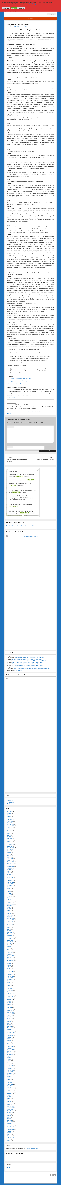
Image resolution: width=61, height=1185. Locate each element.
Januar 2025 (9, 841)
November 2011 (10, 1089)
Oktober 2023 (10, 865)
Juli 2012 (9, 1076)
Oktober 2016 (10, 996)
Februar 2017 (10, 990)
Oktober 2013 (10, 1053)
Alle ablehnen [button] (21, 8)
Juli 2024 (9, 851)
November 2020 (10, 919)
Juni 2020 (9, 927)
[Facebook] (51, 1175)
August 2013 (9, 1056)
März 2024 (9, 857)
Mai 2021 (9, 910)
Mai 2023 (9, 872)
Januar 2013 (9, 1067)
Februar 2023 (10, 877)
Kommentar (10, 426)
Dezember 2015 (10, 1012)
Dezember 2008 (10, 1137)
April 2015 (9, 1024)
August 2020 (9, 924)
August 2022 (9, 887)
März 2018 (9, 970)
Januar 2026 (9, 822)
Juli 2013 (9, 1057)
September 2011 (10, 1092)
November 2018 (10, 957)
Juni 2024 (9, 852)
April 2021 (9, 912)
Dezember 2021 (10, 899)
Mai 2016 (9, 1004)
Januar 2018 (9, 973)
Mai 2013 (9, 1060)
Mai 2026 (9, 816)
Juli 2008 (9, 1139)
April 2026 (9, 818)
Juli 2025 (9, 832)
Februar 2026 (10, 821)
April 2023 (9, 874)
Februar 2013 (10, 1065)
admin (22, 26)
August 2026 (9, 811)
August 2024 (9, 849)
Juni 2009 (9, 1134)
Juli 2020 (9, 926)
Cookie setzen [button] (6, 8)
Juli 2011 (9, 1095)
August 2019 (9, 943)
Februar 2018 (10, 971)
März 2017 (9, 988)
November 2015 (10, 1013)
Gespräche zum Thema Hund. (16, 384)
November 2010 (10, 1107)
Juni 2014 (9, 1040)
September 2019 (10, 941)
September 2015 (10, 1017)
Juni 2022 (9, 890)
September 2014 (10, 1035)
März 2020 (9, 932)
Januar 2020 (9, 935)
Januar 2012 (9, 1085)
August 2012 (9, 1074)
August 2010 (9, 1112)
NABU (32, 411)
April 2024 (9, 855)
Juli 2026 (9, 813)
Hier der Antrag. (11, 397)
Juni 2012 (9, 1078)
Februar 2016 (10, 1009)
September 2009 (10, 1129)
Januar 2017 (9, 992)
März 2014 (9, 1045)
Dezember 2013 (10, 1049)
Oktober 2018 (10, 959)
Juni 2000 (9, 1140)
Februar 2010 (10, 1121)
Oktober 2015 (10, 1015)
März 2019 (9, 951)
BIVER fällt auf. (15, 667)
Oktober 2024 (10, 846)
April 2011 (9, 1100)
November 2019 (10, 938)
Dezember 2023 (10, 861)
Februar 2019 (10, 952)
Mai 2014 (9, 1042)
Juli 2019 (9, 945)
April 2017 (9, 987)
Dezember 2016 (10, 993)
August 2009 (9, 1131)
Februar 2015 (10, 1027)
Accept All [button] (13, 8)
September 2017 (10, 979)
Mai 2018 (9, 966)
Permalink (9, 413)
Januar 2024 (9, 860)
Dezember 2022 (10, 880)
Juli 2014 (9, 1038)
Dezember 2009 (10, 1125)
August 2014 (9, 1037)
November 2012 (10, 1070)
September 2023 (10, 866)
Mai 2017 (9, 985)
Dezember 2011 (10, 1087)
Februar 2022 (10, 896)
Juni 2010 (9, 1115)
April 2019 (9, 949)
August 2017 (9, 981)
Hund (29, 411)
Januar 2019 (9, 954)
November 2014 (10, 1032)
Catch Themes (35, 1181)
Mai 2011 (9, 1098)
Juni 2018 (9, 965)
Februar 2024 (10, 858)
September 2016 (10, 998)
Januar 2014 (9, 1048)
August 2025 (9, 830)
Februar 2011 (10, 1103)
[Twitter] (54, 1175)
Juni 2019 (9, 946)
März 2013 (9, 1063)
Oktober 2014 (10, 1034)
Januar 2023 (9, 879)
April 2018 (9, 968)
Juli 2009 (9, 1132)
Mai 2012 (9, 1079)
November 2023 (10, 863)
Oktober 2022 (10, 883)
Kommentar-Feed (10, 802)
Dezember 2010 (10, 1106)
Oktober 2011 (10, 1090)
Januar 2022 (9, 898)
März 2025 (9, 838)
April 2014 (9, 1043)
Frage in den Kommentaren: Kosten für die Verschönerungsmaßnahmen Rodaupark (32, 668)
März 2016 (9, 1007)
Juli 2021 (9, 907)
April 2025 (9, 836)
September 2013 (10, 1054)
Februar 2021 (10, 915)
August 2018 (9, 962)
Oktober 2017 (10, 977)
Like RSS (8, 1167)
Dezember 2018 (10, 955)
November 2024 (10, 844)
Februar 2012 (10, 1084)
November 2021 (10, 901)
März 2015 (9, 1026)
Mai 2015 (9, 1023)
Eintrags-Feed (10, 800)
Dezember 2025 (10, 824)
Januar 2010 (9, 1123)
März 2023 (9, 876)
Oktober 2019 (10, 940)
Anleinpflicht (25, 411)
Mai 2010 (9, 1117)
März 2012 (9, 1082)
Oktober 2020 (10, 921)
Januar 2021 (9, 916)
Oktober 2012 (10, 1071)
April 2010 (9, 1118)
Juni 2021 (9, 908)
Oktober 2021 (10, 902)
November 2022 (10, 882)
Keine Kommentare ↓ (29, 26)
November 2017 (10, 976)
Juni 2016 (9, 1002)
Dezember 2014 (10, 1031)
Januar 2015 (9, 1029)
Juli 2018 (9, 963)
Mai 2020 (9, 929)
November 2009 (10, 1126)
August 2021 (9, 905)
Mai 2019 (9, 948)
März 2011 (9, 1101)
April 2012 (9, 1081)
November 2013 (10, 1051)
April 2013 (9, 1062)
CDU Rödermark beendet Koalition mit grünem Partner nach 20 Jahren (27, 662)
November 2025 (10, 825)
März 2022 (9, 894)
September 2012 (10, 1073)
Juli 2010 (9, 1114)
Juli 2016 (9, 1001)
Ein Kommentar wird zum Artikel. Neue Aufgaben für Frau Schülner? (27, 656)
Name (9, 447)
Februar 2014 (10, 1046)
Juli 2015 (9, 1020)
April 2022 (9, 893)
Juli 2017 (9, 982)
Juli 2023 (9, 869)
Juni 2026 (9, 815)
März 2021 (9, 913)
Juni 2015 (9, 1021)
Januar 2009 (9, 1136)
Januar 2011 (9, 1104)
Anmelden (9, 799)
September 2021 (10, 904)
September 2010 (10, 1110)
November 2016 (10, 995)
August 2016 (9, 999)
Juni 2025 (9, 833)
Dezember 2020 (10, 918)
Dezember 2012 (10, 1068)
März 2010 (9, 1120)
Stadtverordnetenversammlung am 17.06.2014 (20, 378)
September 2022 (10, 885)
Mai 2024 (9, 854)
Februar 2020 (10, 934)
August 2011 (9, 1093)
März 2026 (9, 819)
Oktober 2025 (10, 827)
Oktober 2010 (10, 1109)
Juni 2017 (9, 984)
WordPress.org (10, 803)
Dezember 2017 (10, 974)
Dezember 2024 (10, 843)
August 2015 (9, 1018)
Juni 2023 (9, 871)
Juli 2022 (9, 888)
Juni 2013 (9, 1059)
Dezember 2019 (10, 937)
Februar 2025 (10, 840)
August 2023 (9, 868)
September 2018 (10, 960)
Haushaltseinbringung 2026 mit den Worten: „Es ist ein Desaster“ (20, 525)
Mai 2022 (9, 891)
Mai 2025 (9, 835)
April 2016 (9, 1006)
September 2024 (10, 847)
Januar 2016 (9, 1010)
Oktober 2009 (10, 1128)
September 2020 (10, 923)
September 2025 (10, 829)
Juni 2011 (9, 1096)
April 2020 (9, 930)
